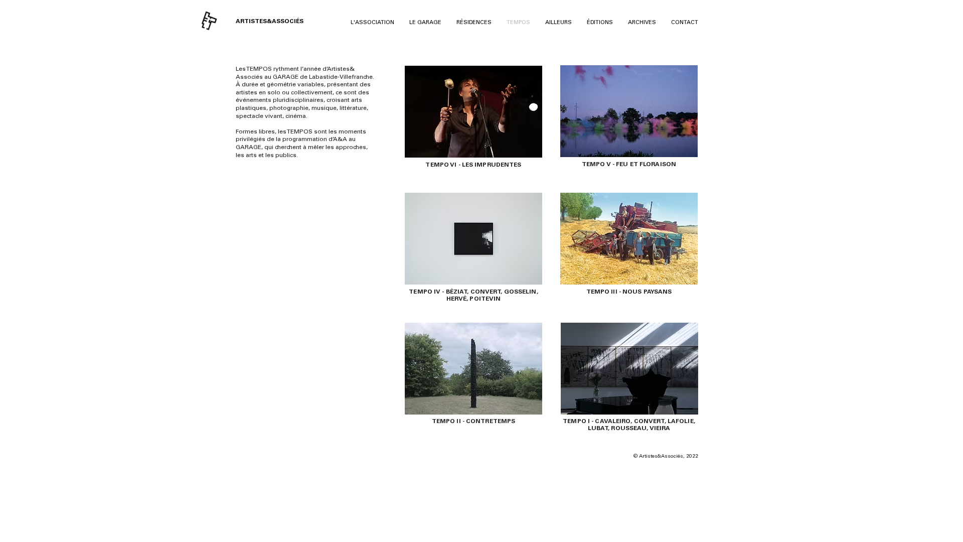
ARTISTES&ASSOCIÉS (269, 22)
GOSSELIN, (521, 292)
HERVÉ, (458, 299)
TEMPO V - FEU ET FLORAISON (629, 165)
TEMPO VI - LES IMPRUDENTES (473, 165)
